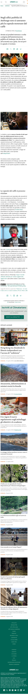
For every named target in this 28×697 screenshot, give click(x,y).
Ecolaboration (19, 210)
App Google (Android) (14, 629)
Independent (6, 153)
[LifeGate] (14, 2)
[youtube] (15, 690)
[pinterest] (10, 690)
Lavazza (8, 249)
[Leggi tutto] (26, 325)
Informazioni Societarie (14, 662)
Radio (14, 631)
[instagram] (18, 690)
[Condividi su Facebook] (7, 49)
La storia (14, 656)
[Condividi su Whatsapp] (17, 49)
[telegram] (24, 690)
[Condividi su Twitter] (11, 49)
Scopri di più (18, 302)
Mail (14, 658)
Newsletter (14, 625)
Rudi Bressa (19, 31)
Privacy (14, 660)
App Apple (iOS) (14, 627)
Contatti (14, 651)
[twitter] (7, 690)
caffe (26, 290)
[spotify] (12, 690)
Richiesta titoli (14, 635)
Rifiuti (23, 290)
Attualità (14, 623)
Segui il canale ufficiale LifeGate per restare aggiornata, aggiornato (12, 276)
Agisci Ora (14, 642)
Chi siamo (14, 654)
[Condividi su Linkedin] (14, 49)
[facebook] (4, 690)
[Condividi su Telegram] (20, 49)
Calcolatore (14, 639)
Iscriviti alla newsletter (13, 317)
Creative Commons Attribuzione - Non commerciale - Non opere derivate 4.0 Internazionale (13, 285)
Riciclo (19, 290)
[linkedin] (21, 690)
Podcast (14, 633)
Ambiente (3, 361)
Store (7, 2)
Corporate (14, 637)
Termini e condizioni (14, 664)
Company (14, 649)
